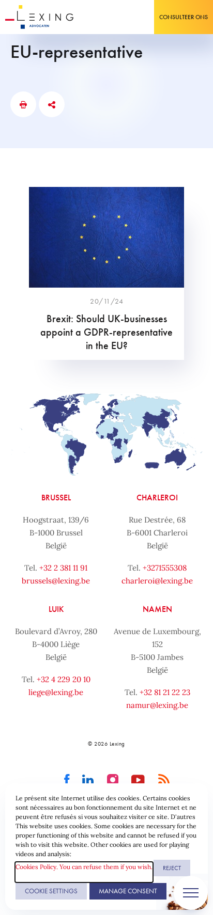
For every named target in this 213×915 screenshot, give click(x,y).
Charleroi (157, 497)
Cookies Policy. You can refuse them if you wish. (84, 867)
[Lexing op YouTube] (138, 780)
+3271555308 (165, 568)
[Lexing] (39, 17)
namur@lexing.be (157, 705)
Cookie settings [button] (51, 891)
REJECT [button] (172, 868)
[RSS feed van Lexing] (164, 780)
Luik (56, 609)
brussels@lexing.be (56, 581)
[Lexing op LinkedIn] (88, 780)
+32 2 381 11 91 (63, 568)
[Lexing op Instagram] (113, 780)
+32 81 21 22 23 (165, 692)
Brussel (56, 497)
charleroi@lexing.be (157, 581)
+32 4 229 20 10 (63, 679)
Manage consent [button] (128, 891)
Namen (157, 609)
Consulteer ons (183, 17)
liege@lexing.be (55, 692)
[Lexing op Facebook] (67, 780)
